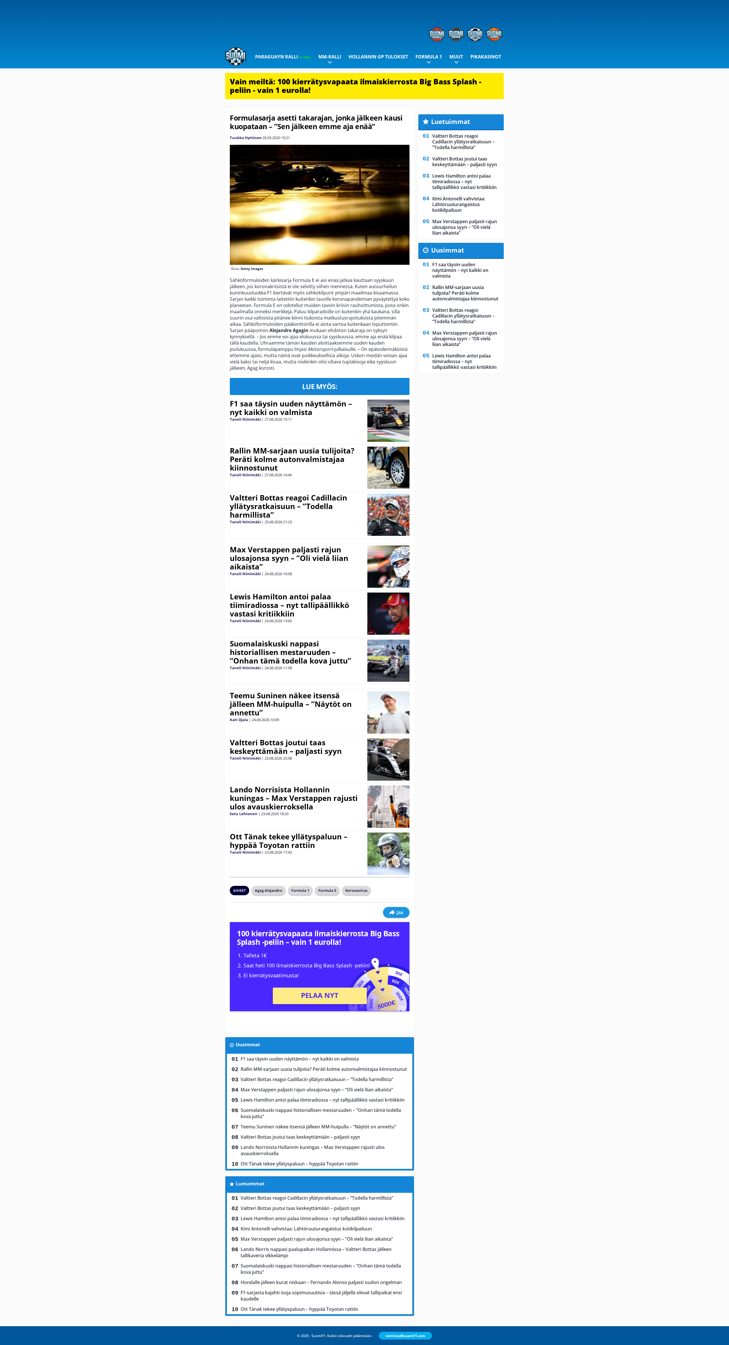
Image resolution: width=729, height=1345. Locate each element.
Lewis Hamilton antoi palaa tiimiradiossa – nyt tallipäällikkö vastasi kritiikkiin (289, 605)
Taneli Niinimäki (245, 419)
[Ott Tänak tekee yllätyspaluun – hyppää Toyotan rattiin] (388, 854)
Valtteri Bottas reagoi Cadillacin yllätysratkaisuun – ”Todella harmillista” (288, 506)
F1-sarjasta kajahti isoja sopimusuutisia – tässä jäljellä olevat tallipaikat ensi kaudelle (321, 1295)
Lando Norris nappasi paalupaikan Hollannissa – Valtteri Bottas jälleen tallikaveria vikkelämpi (316, 1252)
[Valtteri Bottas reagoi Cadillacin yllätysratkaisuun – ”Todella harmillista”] (388, 515)
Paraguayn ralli (283, 57)
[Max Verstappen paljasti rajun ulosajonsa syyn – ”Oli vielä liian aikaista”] (388, 567)
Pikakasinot (485, 57)
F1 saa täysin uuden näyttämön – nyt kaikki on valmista (291, 407)
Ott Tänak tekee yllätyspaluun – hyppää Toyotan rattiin (288, 840)
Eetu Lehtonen (243, 813)
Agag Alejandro (268, 890)
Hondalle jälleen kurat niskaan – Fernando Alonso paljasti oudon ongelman (321, 1282)
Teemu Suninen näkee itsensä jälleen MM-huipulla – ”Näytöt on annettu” (291, 704)
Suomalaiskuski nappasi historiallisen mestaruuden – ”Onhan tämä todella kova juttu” (290, 652)
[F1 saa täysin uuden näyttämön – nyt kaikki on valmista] (388, 421)
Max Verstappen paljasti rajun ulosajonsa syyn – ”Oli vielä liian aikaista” (289, 558)
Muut (456, 57)
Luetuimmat (250, 1184)
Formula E (327, 890)
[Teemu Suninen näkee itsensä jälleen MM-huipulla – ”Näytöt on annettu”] (388, 712)
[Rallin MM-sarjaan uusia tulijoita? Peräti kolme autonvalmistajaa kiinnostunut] (388, 468)
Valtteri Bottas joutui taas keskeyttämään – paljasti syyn (286, 746)
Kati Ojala (239, 719)
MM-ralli (329, 57)
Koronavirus (356, 890)
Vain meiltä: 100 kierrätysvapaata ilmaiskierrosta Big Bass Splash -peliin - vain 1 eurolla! (355, 85)
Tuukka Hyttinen (246, 137)
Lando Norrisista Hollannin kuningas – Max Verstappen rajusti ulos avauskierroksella (294, 798)
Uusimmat (248, 1044)
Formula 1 (428, 57)
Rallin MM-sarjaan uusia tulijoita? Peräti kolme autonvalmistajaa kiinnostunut (292, 459)
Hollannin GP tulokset (378, 57)
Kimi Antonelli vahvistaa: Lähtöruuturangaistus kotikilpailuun (306, 1229)
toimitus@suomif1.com (405, 1335)
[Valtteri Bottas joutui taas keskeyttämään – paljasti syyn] (388, 759)
